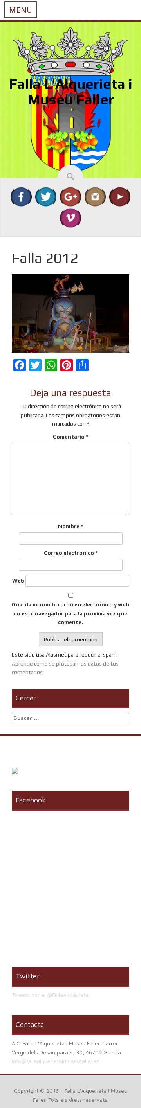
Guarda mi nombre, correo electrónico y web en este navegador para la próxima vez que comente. (70, 613)
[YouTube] (120, 196)
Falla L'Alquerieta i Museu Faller (70, 92)
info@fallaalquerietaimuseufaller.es (55, 1061)
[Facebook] (21, 196)
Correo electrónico (71, 553)
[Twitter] (46, 196)
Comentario (70, 436)
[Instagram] (95, 196)
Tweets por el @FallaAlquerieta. (51, 994)
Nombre (70, 526)
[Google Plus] (70, 196)
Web (18, 580)
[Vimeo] (70, 217)
